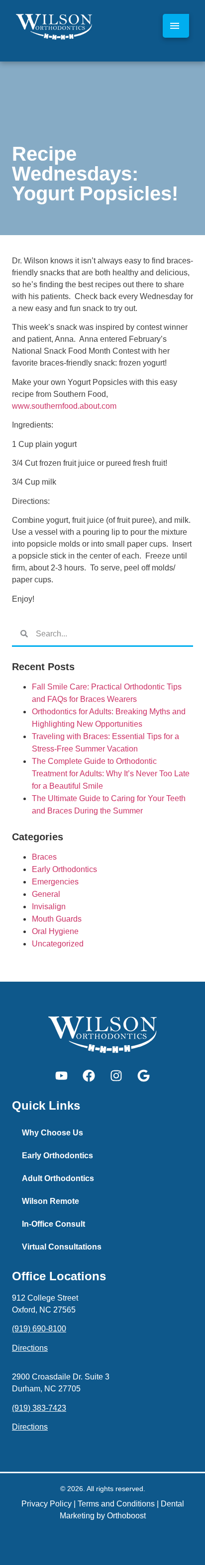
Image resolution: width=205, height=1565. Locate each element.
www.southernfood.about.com (64, 406)
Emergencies (55, 881)
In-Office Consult (53, 1224)
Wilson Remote (50, 1201)
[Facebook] (89, 1075)
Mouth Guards (57, 919)
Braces (44, 857)
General (46, 894)
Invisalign (49, 906)
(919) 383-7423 (39, 1408)
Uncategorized (58, 943)
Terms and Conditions (116, 1504)
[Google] (143, 1075)
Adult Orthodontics (58, 1178)
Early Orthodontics (64, 869)
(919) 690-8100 (39, 1328)
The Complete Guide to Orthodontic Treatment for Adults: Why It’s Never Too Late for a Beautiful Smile (111, 773)
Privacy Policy (46, 1504)
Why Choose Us (52, 1132)
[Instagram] (116, 1075)
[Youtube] (61, 1075)
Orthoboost (126, 1515)
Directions (30, 1348)
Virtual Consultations (62, 1247)
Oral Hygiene (55, 931)
